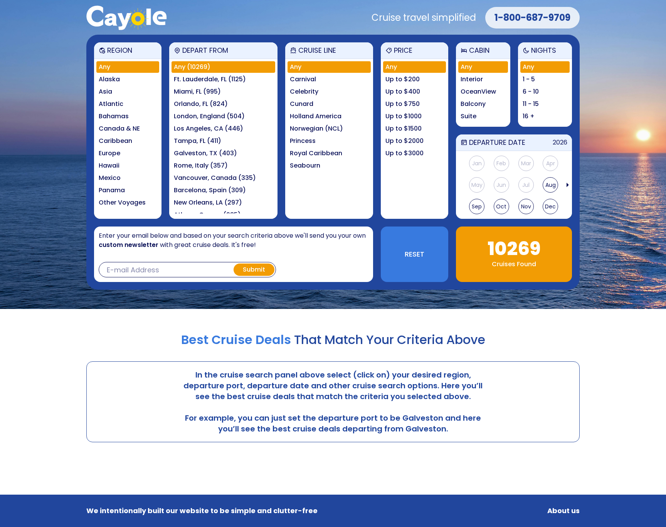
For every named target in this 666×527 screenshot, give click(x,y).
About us (563, 510)
